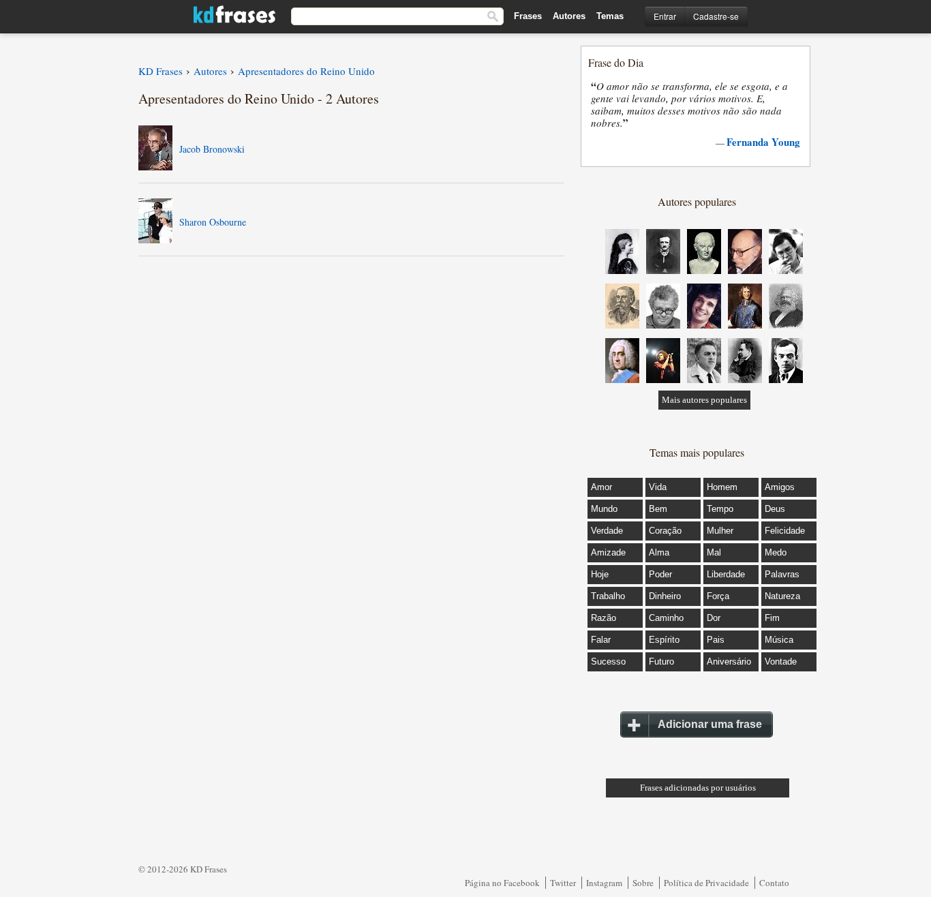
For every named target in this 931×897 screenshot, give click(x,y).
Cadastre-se (716, 16)
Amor (601, 487)
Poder (660, 574)
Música (779, 640)
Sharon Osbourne (212, 221)
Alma (659, 552)
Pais (715, 640)
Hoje (600, 574)
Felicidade (785, 531)
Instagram (604, 883)
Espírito (664, 640)
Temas (610, 16)
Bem (658, 509)
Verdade (607, 531)
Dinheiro (665, 596)
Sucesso (608, 661)
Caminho (666, 618)
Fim (772, 618)
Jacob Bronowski (212, 148)
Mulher (720, 531)
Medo (776, 552)
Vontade (781, 661)
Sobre (643, 883)
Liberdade (726, 574)
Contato (774, 883)
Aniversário (729, 661)
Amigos (780, 487)
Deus (775, 509)
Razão (603, 618)
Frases (528, 16)
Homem (722, 487)
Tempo (720, 509)
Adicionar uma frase (710, 724)
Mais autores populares (704, 400)
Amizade (608, 552)
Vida (658, 487)
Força (718, 596)
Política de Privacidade (706, 883)
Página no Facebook (502, 883)
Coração (665, 531)
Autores (569, 16)
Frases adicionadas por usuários (698, 787)
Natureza (782, 596)
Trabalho (608, 596)
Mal (714, 552)
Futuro (661, 661)
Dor (713, 618)
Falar (601, 640)
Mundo (604, 509)
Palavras (782, 574)
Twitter (563, 883)
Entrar (665, 16)
